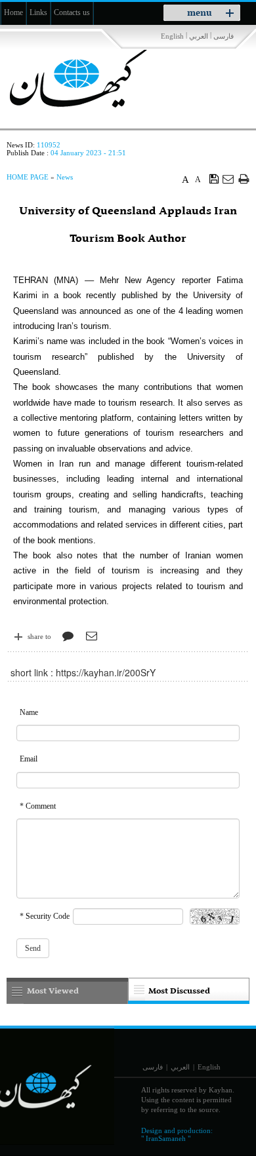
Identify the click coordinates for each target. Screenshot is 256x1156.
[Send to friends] (229, 178)
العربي (198, 36)
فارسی (223, 36)
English (172, 36)
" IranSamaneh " (165, 1138)
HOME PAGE (28, 177)
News (64, 177)
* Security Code (45, 916)
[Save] (214, 178)
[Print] (243, 178)
